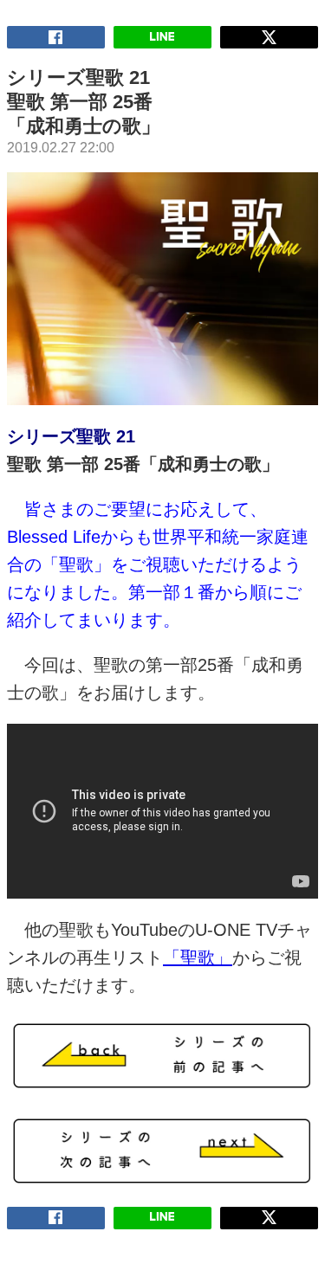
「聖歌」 (197, 957)
